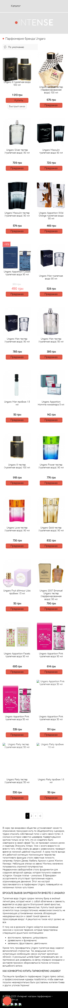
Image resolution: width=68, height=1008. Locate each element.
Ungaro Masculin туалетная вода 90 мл (51, 151)
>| (40, 815)
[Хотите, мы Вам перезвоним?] (7, 1001)
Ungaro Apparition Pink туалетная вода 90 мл (51, 655)
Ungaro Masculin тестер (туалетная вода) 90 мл (17, 214)
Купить (18, 100)
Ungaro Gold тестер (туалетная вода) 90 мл (51, 529)
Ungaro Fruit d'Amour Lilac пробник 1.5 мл (17, 592)
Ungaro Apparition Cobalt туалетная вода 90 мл (17, 273)
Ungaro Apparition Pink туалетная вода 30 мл (51, 718)
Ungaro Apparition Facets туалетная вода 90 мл (17, 655)
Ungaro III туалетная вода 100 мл (17, 83)
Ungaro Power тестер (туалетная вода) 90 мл (51, 466)
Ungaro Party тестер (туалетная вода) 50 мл (17, 781)
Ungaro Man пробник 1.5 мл (17, 403)
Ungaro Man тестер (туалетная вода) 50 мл (51, 340)
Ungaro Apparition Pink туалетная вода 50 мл (17, 718)
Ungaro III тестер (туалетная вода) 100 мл (17, 466)
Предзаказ (51, 105)
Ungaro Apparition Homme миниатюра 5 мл (51, 403)
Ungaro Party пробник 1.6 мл (51, 781)
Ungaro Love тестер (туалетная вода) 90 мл (17, 529)
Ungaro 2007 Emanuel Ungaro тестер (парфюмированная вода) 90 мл (51, 594)
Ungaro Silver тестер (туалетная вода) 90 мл (17, 151)
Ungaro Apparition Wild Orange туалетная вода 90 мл (51, 215)
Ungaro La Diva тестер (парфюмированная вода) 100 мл (51, 90)
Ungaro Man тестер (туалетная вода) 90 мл (17, 340)
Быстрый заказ (17, 106)
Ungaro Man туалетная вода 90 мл (51, 277)
